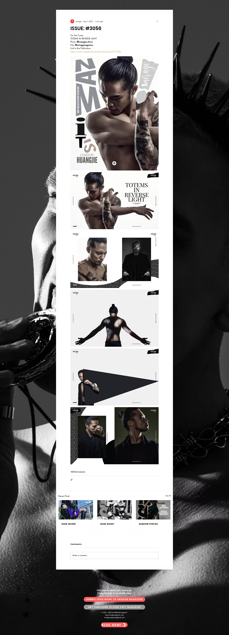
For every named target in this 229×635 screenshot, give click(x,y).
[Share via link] (71, 480)
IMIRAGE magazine (78, 471)
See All (168, 496)
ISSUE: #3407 (107, 523)
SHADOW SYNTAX (148, 523)
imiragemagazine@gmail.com (114, 617)
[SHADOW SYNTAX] (153, 509)
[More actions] (157, 21)
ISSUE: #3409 (68, 523)
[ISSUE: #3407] (114, 509)
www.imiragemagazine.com (114, 615)
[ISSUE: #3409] (76, 509)
